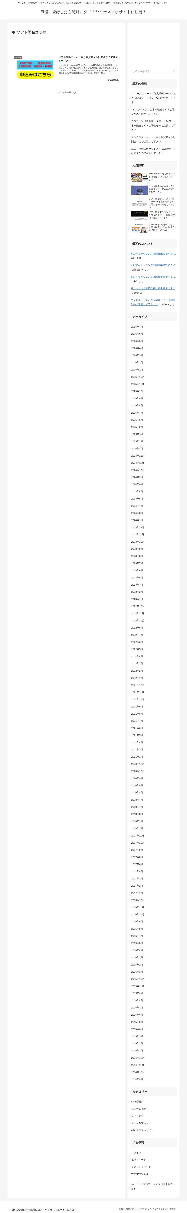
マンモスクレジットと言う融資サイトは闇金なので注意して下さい (153, 139)
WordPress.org (139, 1174)
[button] (174, 71)
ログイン (136, 1152)
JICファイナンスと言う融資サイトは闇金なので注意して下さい (152, 111)
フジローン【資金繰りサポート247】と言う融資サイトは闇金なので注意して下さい (153, 125)
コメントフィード (141, 1167)
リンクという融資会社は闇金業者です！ (153, 288)
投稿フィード (138, 1159)
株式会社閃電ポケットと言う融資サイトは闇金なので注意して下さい (153, 151)
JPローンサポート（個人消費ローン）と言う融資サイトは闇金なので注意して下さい (153, 98)
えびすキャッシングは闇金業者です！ (152, 253)
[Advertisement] (66, 43)
